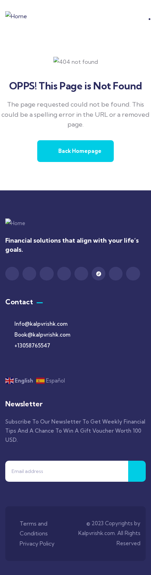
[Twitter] (29, 273)
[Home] (16, 16)
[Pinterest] (64, 273)
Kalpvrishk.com (96, 533)
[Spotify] (116, 273)
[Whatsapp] (133, 273)
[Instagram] (46, 273)
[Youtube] (81, 273)
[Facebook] (12, 273)
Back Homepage (79, 151)
